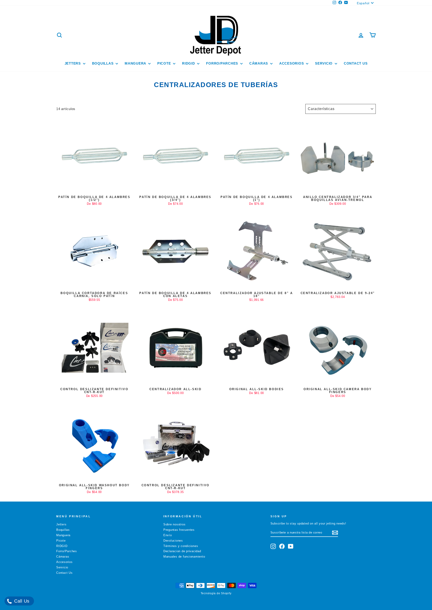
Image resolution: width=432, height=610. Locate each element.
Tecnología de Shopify (216, 593)
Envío (167, 535)
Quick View (94, 189)
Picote (164, 63)
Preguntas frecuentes (179, 529)
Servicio (324, 63)
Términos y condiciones (180, 546)
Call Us (21, 601)
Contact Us (356, 63)
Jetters (73, 63)
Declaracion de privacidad (182, 551)
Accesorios (292, 63)
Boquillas (103, 63)
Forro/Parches (222, 63)
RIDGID (189, 63)
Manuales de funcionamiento (184, 556)
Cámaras (259, 63)
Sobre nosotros (174, 524)
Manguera (136, 63)
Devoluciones (173, 540)
